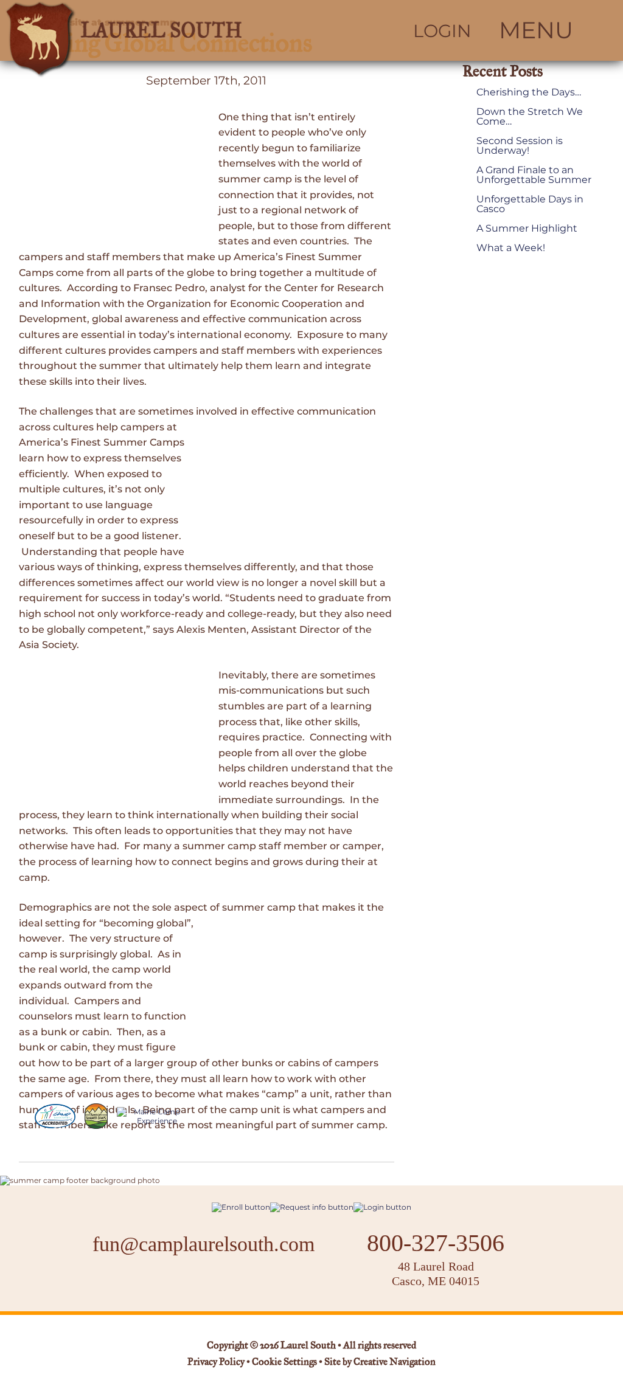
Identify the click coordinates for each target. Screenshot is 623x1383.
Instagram (197, 1282)
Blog (236, 1282)
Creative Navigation (394, 1362)
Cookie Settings (284, 1362)
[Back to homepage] (156, 30)
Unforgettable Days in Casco (529, 204)
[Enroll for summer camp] (241, 1207)
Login (442, 31)
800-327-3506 (435, 1243)
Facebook (165, 1282)
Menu (536, 30)
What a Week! (510, 248)
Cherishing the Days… (528, 92)
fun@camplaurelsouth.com (203, 1244)
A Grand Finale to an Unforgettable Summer (533, 175)
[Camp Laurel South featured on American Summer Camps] (96, 1116)
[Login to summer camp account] (382, 1207)
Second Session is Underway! (519, 146)
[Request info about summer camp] (311, 1207)
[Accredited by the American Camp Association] (55, 1116)
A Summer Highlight (526, 228)
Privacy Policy (216, 1362)
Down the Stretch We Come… (529, 116)
